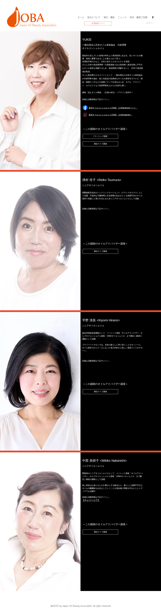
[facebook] (152, 17)
